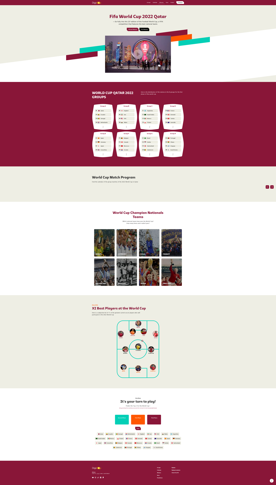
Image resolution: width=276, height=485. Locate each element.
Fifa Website (144, 29)
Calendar (155, 2)
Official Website (132, 29)
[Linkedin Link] (100, 477)
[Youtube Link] (93, 477)
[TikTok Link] (98, 477)
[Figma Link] (103, 477)
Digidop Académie (176, 470)
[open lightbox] (138, 54)
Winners (161, 2)
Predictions (160, 477)
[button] (272, 481)
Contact (180, 2)
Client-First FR (175, 472)
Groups (148, 2)
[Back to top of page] (96, 2)
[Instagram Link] (95, 477)
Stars (167, 2)
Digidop (173, 467)
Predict (172, 2)
